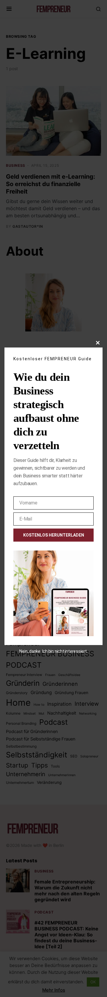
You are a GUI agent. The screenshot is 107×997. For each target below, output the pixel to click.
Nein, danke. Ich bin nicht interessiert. (53, 651)
